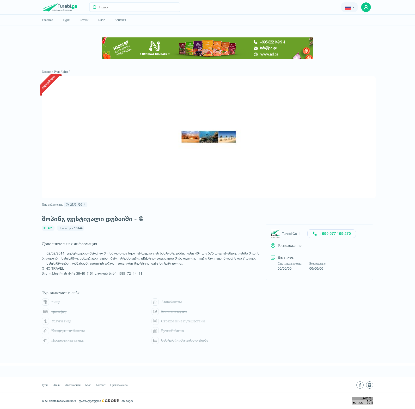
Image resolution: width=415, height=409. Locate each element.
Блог (101, 20)
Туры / (58, 71)
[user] (366, 7)
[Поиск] (95, 7)
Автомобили (72, 385)
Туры (66, 20)
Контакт (120, 20)
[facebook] (360, 385)
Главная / (47, 71)
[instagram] (369, 385)
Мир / (66, 71)
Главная (47, 20)
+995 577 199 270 (335, 233)
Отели (84, 20)
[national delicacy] (207, 48)
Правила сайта (119, 385)
